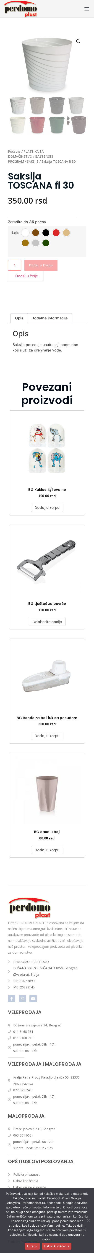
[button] (87, 9)
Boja (14, 232)
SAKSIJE (33, 161)
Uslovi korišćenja (56, 1246)
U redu (32, 1246)
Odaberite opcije (47, 621)
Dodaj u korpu (41, 265)
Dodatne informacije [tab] (49, 318)
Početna (14, 151)
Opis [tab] (19, 318)
